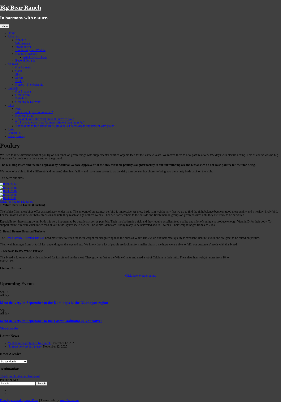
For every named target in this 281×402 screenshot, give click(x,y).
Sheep (19, 77)
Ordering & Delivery (28, 101)
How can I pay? (25, 115)
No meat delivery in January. (25, 346)
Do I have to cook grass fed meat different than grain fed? (50, 122)
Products (13, 88)
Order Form (22, 95)
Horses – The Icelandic (29, 84)
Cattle (18, 70)
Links (11, 129)
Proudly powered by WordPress (19, 400)
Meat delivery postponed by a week (29, 343)
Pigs (17, 74)
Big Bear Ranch (20, 7)
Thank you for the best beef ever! (20, 376)
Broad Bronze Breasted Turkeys (25, 238)
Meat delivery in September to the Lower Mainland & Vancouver (51, 321)
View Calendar (9, 328)
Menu (5, 26)
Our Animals (23, 67)
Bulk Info (21, 98)
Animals (13, 64)
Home (11, 33)
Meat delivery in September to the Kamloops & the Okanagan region (54, 303)
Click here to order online (140, 275)
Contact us (14, 132)
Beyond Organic (25, 60)
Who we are (22, 43)
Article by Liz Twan (35, 57)
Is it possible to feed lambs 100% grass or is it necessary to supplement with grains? (65, 126)
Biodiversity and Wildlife (30, 50)
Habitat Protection (26, 53)
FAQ (11, 105)
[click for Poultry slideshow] (17, 201)
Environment (23, 46)
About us (13, 36)
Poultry (19, 81)
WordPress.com (69, 400)
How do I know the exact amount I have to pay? (44, 119)
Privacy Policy (16, 136)
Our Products (23, 91)
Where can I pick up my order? (34, 112)
